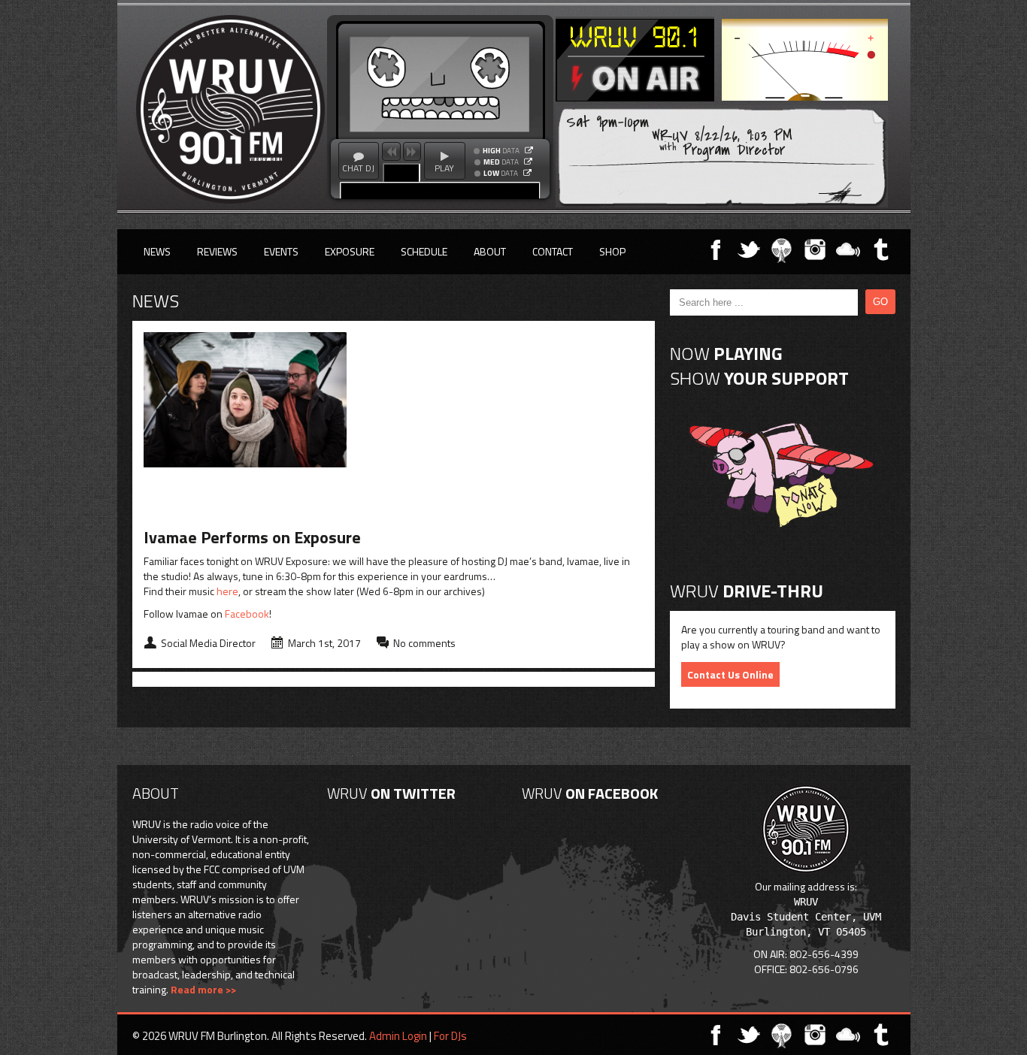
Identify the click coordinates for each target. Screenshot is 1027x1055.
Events (281, 251)
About (490, 251)
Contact (552, 251)
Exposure (349, 251)
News (157, 251)
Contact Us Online (730, 674)
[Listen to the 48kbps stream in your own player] (527, 173)
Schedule (424, 251)
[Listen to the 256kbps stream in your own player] (529, 150)
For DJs (450, 1035)
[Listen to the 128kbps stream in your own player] (528, 162)
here (227, 591)
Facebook (247, 613)
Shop (612, 251)
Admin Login (398, 1035)
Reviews (217, 251)
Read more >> (203, 989)
